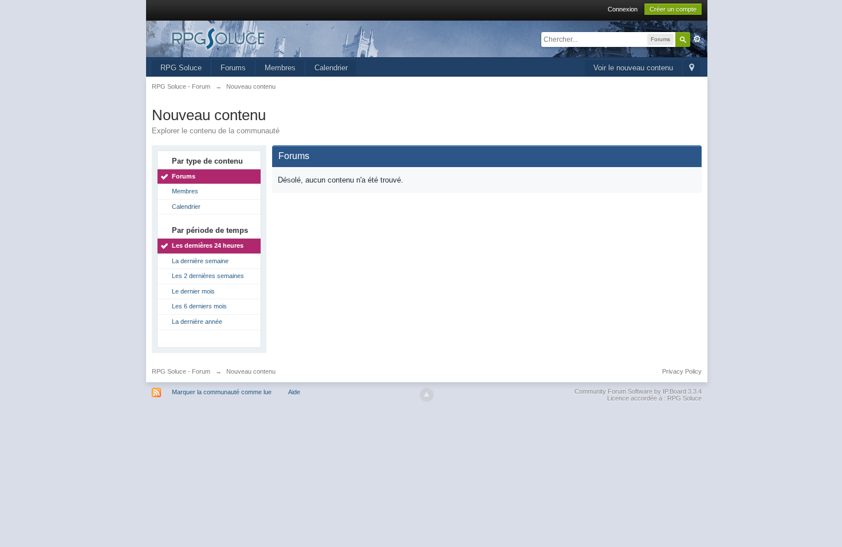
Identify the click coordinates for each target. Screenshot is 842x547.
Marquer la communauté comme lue (222, 392)
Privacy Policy (682, 371)
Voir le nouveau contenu (633, 68)
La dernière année (197, 321)
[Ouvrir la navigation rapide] (691, 68)
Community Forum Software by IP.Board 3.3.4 (638, 391)
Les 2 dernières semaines (208, 275)
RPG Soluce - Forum (181, 371)
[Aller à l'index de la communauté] (254, 38)
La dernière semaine (200, 260)
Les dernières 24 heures (207, 245)
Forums (233, 68)
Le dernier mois (193, 291)
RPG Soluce (181, 68)
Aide (294, 392)
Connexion (623, 9)
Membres (280, 68)
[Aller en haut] (427, 395)
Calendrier (331, 68)
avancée (697, 38)
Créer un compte (673, 9)
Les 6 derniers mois (199, 306)
